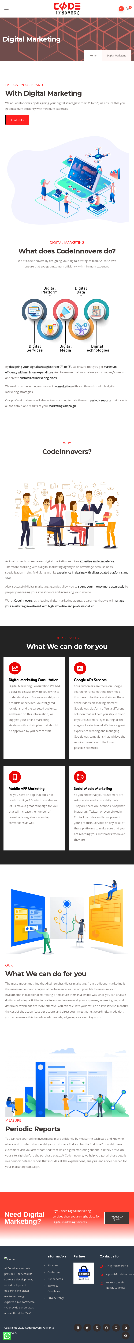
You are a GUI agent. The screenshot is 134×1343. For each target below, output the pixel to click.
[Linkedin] (116, 1328)
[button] (128, 9)
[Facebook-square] (78, 1328)
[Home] (9, 1259)
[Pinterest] (97, 1328)
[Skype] (126, 1328)
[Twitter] (87, 1328)
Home (93, 55)
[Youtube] (126, 1335)
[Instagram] (106, 1328)
